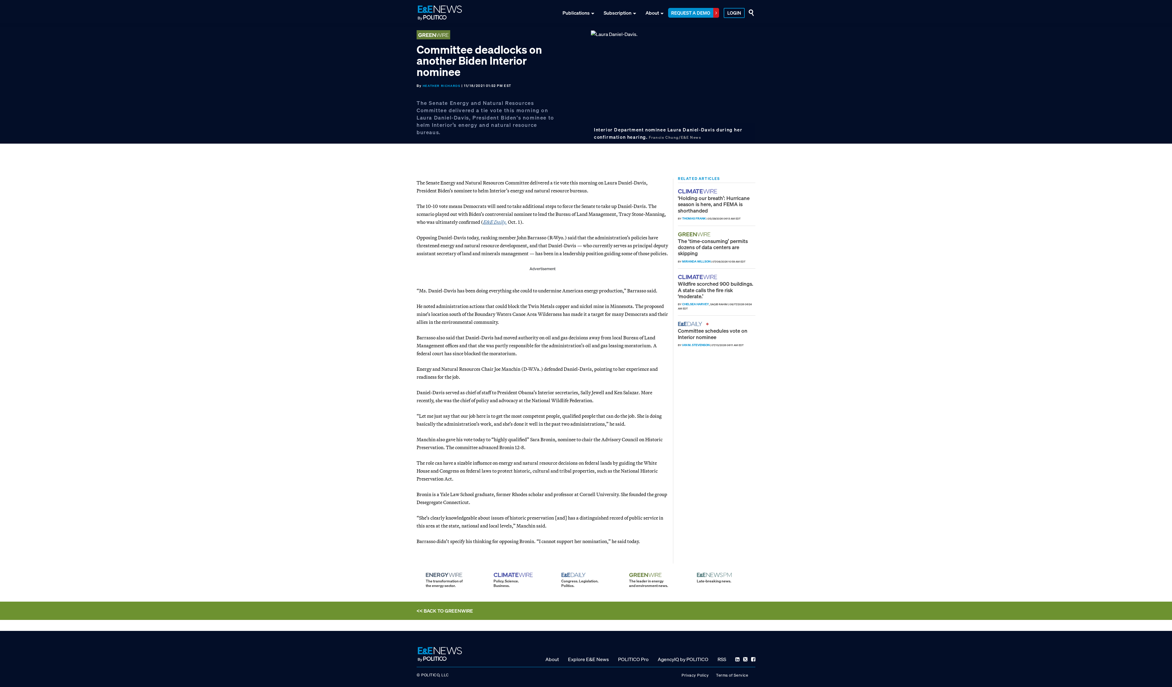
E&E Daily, (495, 222)
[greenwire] (695, 234)
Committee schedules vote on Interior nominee (712, 333)
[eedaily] (692, 324)
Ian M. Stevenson (696, 345)
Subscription (617, 12)
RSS (722, 659)
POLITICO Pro (633, 659)
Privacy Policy (695, 675)
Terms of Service (732, 675)
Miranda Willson (696, 261)
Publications (576, 12)
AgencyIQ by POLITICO (683, 659)
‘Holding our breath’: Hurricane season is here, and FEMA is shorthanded (714, 204)
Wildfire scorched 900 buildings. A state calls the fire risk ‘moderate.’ (715, 290)
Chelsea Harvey (695, 304)
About (652, 12)
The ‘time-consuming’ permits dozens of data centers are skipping (713, 247)
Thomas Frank (694, 218)
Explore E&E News (588, 659)
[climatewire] (698, 191)
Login (734, 13)
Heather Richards (442, 86)
